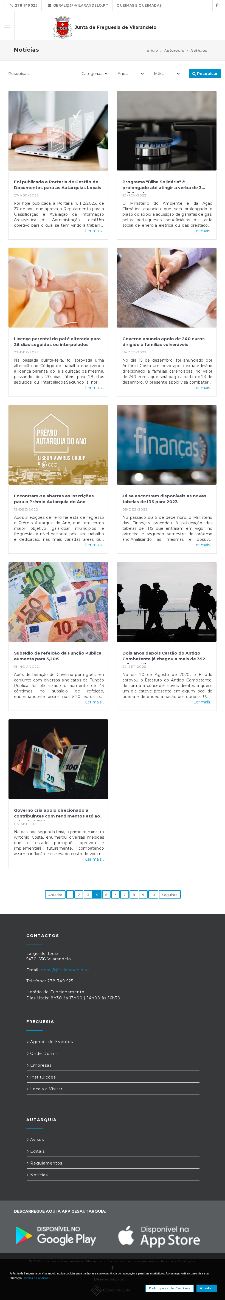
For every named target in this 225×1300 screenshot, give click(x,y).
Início (152, 50)
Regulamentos (45, 1163)
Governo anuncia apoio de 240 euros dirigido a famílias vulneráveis (163, 341)
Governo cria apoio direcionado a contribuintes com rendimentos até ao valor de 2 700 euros (57, 814)
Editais (37, 1151)
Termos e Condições (36, 1278)
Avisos (36, 1139)
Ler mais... (94, 230)
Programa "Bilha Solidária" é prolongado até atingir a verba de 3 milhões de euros (162, 186)
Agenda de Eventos (51, 1041)
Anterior (55, 895)
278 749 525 (25, 5)
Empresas (40, 1065)
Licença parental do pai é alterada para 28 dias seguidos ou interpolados (57, 341)
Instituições (42, 1077)
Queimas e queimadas (139, 5)
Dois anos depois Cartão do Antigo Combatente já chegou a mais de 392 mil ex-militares (163, 657)
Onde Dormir (43, 1053)
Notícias (38, 1175)
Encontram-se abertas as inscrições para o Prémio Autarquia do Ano (54, 498)
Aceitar (206, 1288)
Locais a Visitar (46, 1088)
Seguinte (170, 895)
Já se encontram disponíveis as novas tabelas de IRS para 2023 (164, 498)
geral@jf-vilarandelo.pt (79, 5)
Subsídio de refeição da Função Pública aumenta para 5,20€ (58, 655)
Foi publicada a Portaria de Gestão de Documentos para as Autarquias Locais (57, 184)
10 (153, 895)
